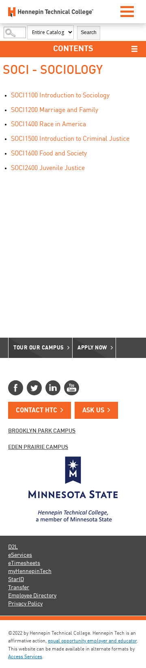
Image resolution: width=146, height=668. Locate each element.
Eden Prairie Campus (38, 447)
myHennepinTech (30, 571)
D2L (13, 547)
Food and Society (49, 154)
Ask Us (93, 410)
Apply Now (92, 348)
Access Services (25, 657)
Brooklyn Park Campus (41, 431)
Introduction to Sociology (60, 96)
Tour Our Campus (38, 348)
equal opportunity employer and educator (92, 641)
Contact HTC (36, 410)
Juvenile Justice (48, 168)
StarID (16, 579)
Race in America (48, 124)
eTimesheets (24, 563)
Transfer (18, 587)
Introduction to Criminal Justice (70, 139)
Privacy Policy (25, 604)
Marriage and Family (54, 110)
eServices (20, 555)
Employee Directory (32, 596)
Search (89, 32)
